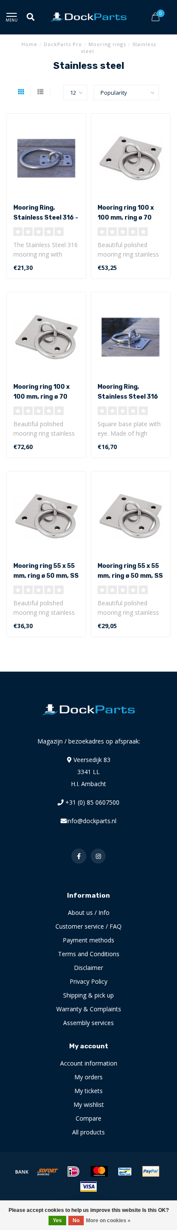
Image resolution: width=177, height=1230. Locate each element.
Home (29, 44)
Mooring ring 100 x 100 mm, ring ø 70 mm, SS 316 (41, 396)
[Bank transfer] (22, 1171)
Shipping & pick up (88, 995)
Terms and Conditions (88, 954)
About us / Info (89, 912)
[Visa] (88, 1186)
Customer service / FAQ (88, 926)
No (76, 1221)
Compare (88, 1118)
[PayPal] (151, 1171)
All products (88, 1132)
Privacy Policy (88, 981)
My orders (88, 1077)
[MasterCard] (99, 1171)
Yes (57, 1221)
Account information (88, 1063)
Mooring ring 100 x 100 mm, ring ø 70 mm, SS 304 (126, 217)
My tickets (88, 1091)
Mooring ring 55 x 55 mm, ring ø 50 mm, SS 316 (46, 575)
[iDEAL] (73, 1171)
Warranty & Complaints (88, 1009)
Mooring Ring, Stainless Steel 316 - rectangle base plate (46, 217)
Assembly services (88, 1023)
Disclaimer (88, 968)
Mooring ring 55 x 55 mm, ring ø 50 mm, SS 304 (130, 575)
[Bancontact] (125, 1171)
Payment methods (88, 940)
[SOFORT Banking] (47, 1171)
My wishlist (88, 1104)
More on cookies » (108, 1221)
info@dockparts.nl (91, 821)
